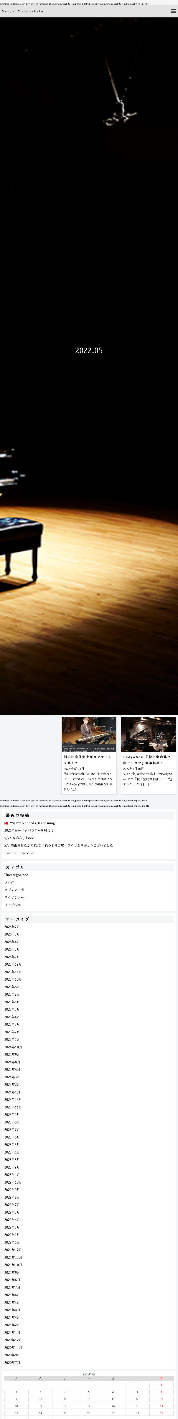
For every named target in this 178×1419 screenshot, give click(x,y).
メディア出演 (14, 890)
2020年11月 (13, 1347)
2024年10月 (13, 1047)
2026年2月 (12, 957)
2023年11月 (13, 1107)
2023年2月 (12, 1167)
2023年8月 (12, 1122)
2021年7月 (12, 1287)
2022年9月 (12, 1189)
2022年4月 (12, 1219)
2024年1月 (12, 1092)
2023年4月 (12, 1152)
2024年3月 (12, 1077)
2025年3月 (12, 1024)
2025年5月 (12, 1009)
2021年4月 (12, 1310)
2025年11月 (13, 972)
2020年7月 (12, 1362)
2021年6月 (12, 1295)
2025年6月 (12, 1002)
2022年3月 (12, 1227)
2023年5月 (12, 1144)
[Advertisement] (30, 749)
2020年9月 (12, 1355)
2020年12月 (13, 1340)
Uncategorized (16, 875)
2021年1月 (12, 1332)
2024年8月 (12, 1062)
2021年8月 (12, 1280)
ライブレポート (15, 897)
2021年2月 (12, 1325)
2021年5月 (12, 1302)
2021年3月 (12, 1317)
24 (40, 1413)
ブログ (9, 882)
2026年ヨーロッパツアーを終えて (29, 830)
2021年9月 (12, 1272)
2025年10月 (13, 979)
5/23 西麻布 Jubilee (19, 838)
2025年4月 (12, 1017)
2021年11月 (13, 1257)
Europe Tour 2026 (19, 853)
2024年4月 (12, 1069)
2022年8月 (12, 1197)
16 (16, 1406)
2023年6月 (12, 1137)
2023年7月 (12, 1129)
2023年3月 (12, 1159)
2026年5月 (12, 934)
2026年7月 (12, 927)
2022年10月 (13, 1182)
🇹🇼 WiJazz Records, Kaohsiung (29, 823)
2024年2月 (12, 1084)
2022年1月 (12, 1242)
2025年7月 (12, 994)
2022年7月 (12, 1204)
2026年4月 (12, 942)
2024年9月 (12, 1054)
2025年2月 (12, 1032)
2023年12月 (13, 1099)
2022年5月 (12, 1212)
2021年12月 (13, 1250)
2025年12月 (13, 964)
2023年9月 (12, 1114)
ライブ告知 (12, 905)
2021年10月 (13, 1265)
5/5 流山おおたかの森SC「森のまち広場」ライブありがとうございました (58, 845)
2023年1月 (12, 1174)
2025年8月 (12, 987)
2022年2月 (12, 1235)
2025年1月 (12, 1039)
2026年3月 (12, 949)
